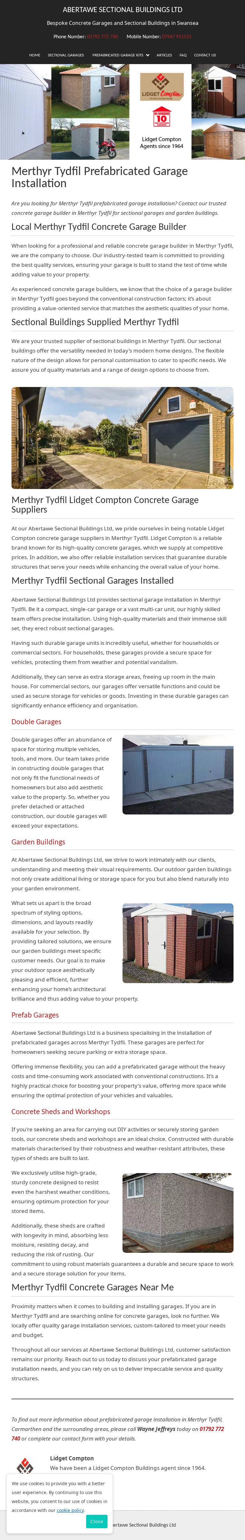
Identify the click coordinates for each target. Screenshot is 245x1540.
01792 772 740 (102, 37)
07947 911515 (176, 37)
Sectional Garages (66, 55)
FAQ (183, 55)
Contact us (205, 55)
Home (34, 55)
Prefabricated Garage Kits (118, 55)
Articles (164, 55)
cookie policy (70, 1510)
